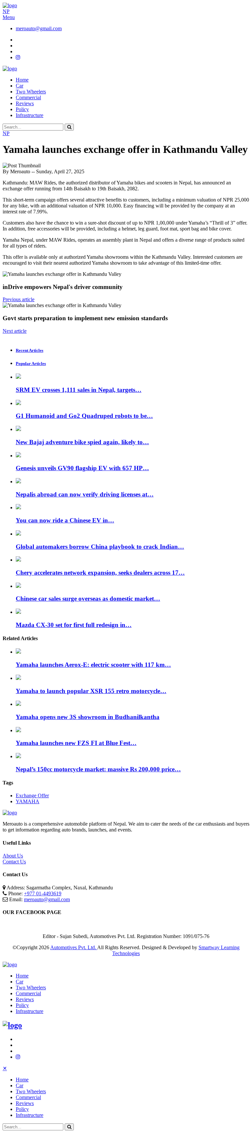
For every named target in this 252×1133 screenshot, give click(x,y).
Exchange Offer (32, 795)
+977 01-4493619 (42, 893)
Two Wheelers (31, 91)
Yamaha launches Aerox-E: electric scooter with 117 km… (93, 664)
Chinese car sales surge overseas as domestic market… (88, 598)
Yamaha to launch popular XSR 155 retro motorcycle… (91, 690)
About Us (13, 855)
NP (6, 11)
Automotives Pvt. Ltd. (73, 947)
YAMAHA (27, 801)
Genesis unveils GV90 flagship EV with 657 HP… (82, 468)
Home (22, 80)
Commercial (28, 97)
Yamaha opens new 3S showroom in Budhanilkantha (87, 716)
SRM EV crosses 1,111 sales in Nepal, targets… (78, 389)
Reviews (25, 103)
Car (19, 85)
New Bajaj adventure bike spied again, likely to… (82, 442)
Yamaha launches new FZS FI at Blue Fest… (76, 742)
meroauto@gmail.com (39, 28)
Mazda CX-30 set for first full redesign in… (74, 624)
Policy (22, 109)
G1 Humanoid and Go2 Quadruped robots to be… (84, 415)
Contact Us (14, 861)
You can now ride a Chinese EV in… (65, 520)
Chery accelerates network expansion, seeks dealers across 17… (100, 572)
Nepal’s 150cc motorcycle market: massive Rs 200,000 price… (98, 769)
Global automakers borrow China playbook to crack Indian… (100, 546)
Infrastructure (29, 115)
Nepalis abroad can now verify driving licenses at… (85, 494)
